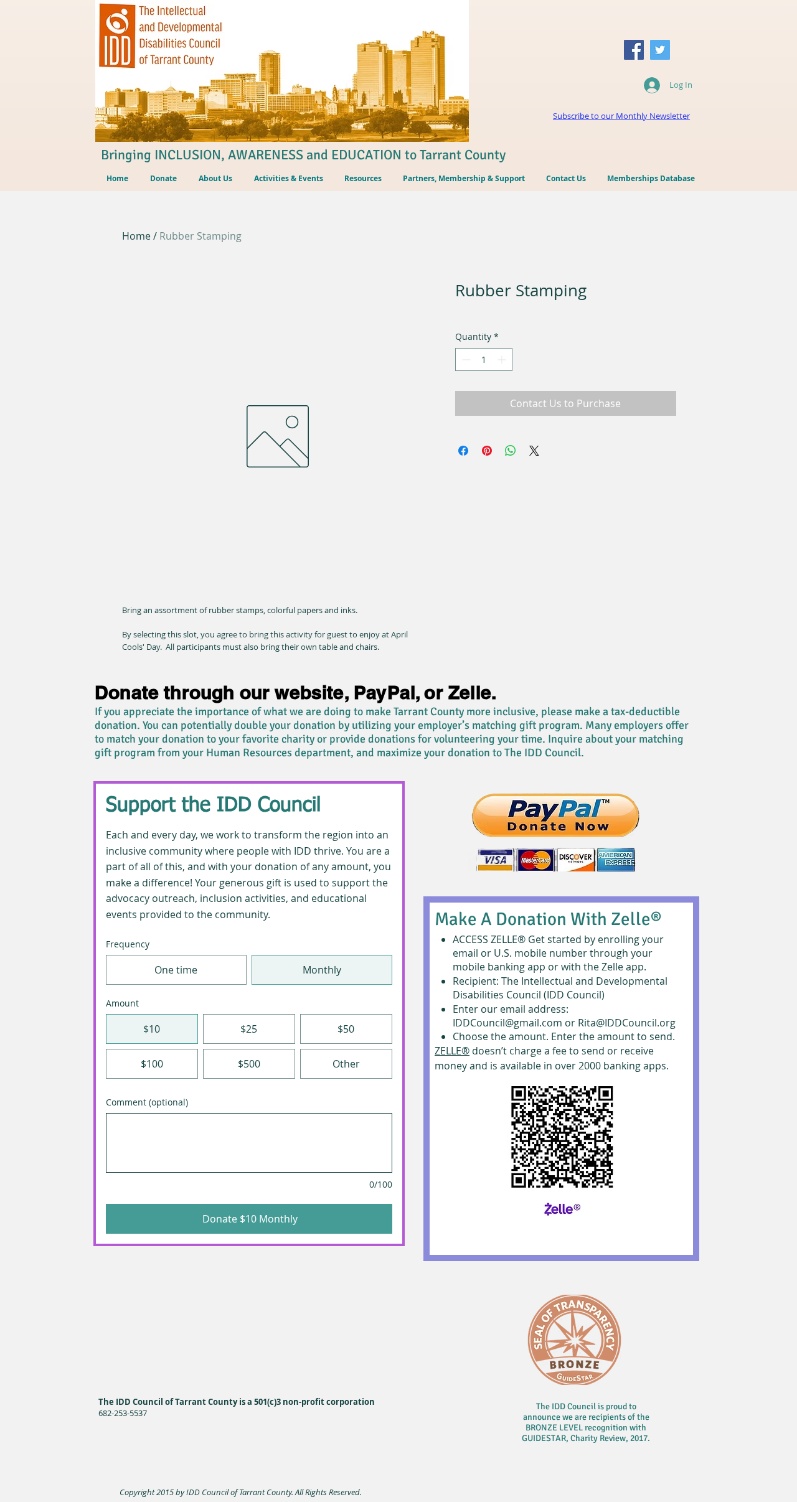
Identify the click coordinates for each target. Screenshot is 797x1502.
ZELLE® (452, 1051)
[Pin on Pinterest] (486, 450)
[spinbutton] (484, 359)
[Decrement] (465, 359)
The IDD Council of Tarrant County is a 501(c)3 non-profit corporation (236, 1401)
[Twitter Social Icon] (660, 50)
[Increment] (503, 359)
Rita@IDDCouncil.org (627, 1023)
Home (136, 236)
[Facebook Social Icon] (634, 50)
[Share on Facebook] (463, 450)
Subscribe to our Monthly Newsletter (621, 115)
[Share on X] (534, 450)
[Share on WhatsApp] (510, 450)
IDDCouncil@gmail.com (507, 1023)
